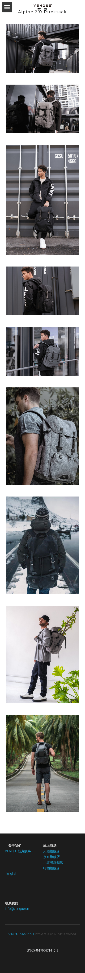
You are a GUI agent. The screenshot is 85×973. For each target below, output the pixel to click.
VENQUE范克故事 (18, 851)
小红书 (48, 862)
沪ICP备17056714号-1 (21, 934)
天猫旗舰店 (51, 851)
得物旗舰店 (51, 868)
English (11, 873)
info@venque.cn (17, 909)
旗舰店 (55, 857)
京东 (46, 857)
